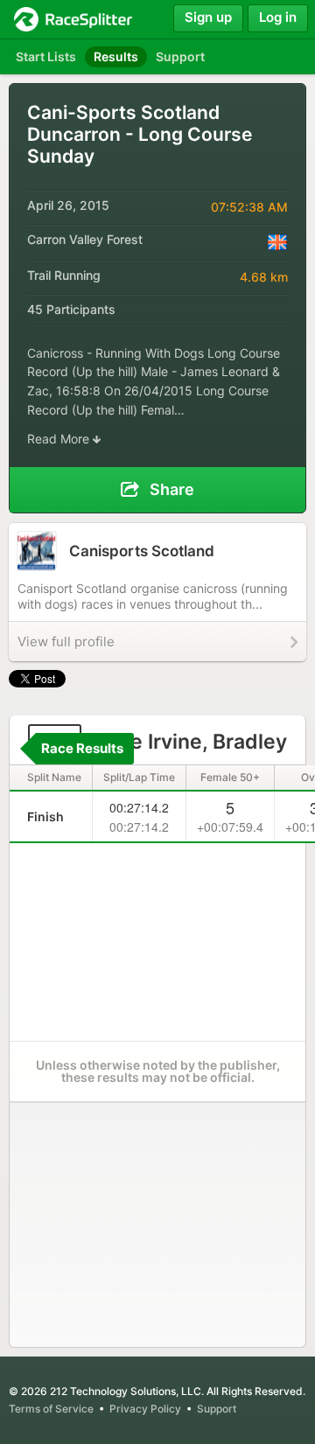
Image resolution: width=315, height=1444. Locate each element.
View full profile (66, 641)
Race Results (82, 748)
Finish (45, 816)
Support (216, 1408)
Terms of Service (51, 1408)
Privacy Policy (145, 1408)
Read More (60, 438)
